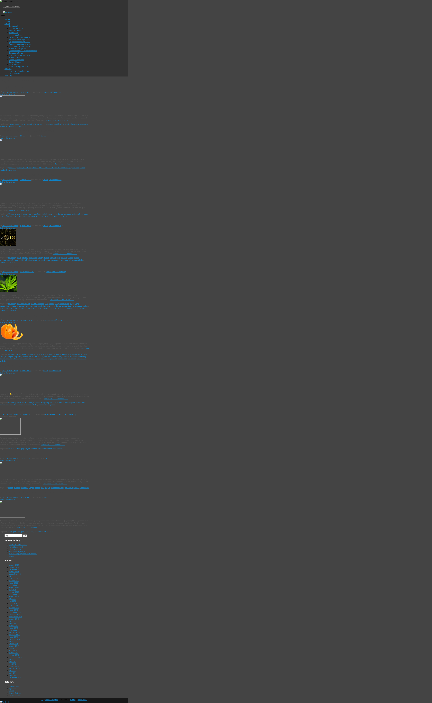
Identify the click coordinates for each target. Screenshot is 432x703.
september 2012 (15, 657)
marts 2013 (13, 652)
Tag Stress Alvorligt (12, 73)
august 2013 (14, 646)
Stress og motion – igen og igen (20, 453)
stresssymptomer (45, 308)
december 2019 (15, 594)
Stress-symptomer (16, 59)
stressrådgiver (33, 216)
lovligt (72, 304)
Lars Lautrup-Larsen (10, 92)
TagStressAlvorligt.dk (11, 7)
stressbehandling (70, 214)
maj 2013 (12, 648)
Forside (7, 19)
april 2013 (13, 650)
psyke (47, 488)
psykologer (25, 448)
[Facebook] (8, 12)
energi (19, 214)
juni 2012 (12, 661)
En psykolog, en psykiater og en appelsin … (28, 315)
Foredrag (8, 75)
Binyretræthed (14, 26)
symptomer (12, 126)
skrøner (35, 168)
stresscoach (83, 214)
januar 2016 (13, 637)
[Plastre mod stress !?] (10, 434)
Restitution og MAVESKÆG (19, 46)
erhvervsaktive (28, 124)
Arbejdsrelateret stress (15, 87)
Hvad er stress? (15, 30)
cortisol (25, 402)
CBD (46, 304)
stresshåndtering (6, 216)
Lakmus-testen (15, 549)
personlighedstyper (24, 168)
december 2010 (15, 677)
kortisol (37, 402)
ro (59, 257)
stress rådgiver (41, 260)
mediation (36, 214)
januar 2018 (13, 628)
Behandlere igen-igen (17, 551)
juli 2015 (12, 641)
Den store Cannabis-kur (15, 267)
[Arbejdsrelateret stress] (12, 111)
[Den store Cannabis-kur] (8, 291)
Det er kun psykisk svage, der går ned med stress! (32, 492)
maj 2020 (12, 589)
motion (37, 488)
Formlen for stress (16, 28)
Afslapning (12, 214)
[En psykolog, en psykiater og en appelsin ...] (11, 340)
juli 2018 (12, 621)
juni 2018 (12, 623)
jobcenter (24, 488)
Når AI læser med (16, 547)
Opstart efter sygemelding (19, 37)
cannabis (40, 304)
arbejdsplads (21, 354)
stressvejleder (46, 216)
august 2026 (14, 565)
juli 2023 (12, 576)
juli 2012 (12, 659)
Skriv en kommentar (7, 94)
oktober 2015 (14, 639)
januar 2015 (13, 643)
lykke (6, 356)
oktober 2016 (14, 634)
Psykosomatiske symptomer (20, 44)
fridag (46, 257)
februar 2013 (14, 655)
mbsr (30, 214)
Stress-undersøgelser (17, 48)
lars (1, 356)
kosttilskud (64, 304)
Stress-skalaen (14, 57)
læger (37, 124)
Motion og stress (15, 35)
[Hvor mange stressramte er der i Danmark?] (12, 155)
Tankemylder (14, 64)
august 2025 (14, 567)
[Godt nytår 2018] (8, 245)
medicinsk (21, 306)
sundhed (3, 126)
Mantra (72, 700)
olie (27, 306)
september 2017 (15, 632)
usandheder (22, 126)
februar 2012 (14, 666)
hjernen (17, 488)
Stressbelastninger (16, 53)
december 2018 (15, 612)
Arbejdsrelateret (14, 124)
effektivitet (33, 257)
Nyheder (12, 688)
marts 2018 (13, 625)
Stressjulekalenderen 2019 (19, 55)
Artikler (7, 23)
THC (77, 308)
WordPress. (82, 700)
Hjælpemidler (50, 414)
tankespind (72, 359)
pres (42, 488)
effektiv (25, 257)
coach (19, 257)
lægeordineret (5, 306)
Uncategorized (14, 695)
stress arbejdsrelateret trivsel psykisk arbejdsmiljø (68, 124)
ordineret (33, 306)
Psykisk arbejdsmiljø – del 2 (19, 41)
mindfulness (45, 214)
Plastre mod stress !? (13, 409)
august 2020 (14, 587)
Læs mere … (51, 120)
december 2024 (15, 569)
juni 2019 (12, 601)
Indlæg (7, 21)
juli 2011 (12, 670)
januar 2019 (13, 610)
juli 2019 (12, 598)
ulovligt (82, 308)
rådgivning (54, 257)
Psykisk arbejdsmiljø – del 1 (19, 39)
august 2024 (14, 571)
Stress (44, 92)
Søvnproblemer (15, 62)
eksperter (57, 354)
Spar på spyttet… (11, 365)
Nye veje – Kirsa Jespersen (19, 71)
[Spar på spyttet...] (12, 390)
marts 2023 (13, 578)
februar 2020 (14, 592)
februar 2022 (14, 580)
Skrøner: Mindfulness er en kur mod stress (27, 174)
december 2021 (15, 585)
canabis (34, 304)
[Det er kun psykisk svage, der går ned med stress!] (12, 517)
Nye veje (7, 68)
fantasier (84, 354)
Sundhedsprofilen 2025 (18, 545)
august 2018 (14, 619)
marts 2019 (13, 605)
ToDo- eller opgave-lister (19, 66)
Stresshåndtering (54, 92)
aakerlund (12, 354)
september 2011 (15, 668)
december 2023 (15, 574)
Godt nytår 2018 (10, 220)
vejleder (13, 262)
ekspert (50, 354)
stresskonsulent (20, 216)
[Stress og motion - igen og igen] (14, 475)
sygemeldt (52, 359)
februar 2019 (14, 607)
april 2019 (13, 603)
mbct (25, 214)
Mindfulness (13, 32)
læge (77, 304)
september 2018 (15, 616)
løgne (10, 356)
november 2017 (15, 630)
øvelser (66, 216)
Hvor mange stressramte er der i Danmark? (28, 131)
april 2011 (13, 673)
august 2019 (14, 596)
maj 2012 (12, 664)
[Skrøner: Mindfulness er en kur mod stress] (12, 199)
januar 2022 (13, 583)
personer (43, 124)
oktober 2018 (14, 614)
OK (25, 536)
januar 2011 (13, 675)
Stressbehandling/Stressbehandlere (23, 50)
